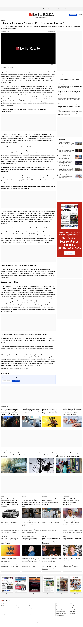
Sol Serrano (25, 368)
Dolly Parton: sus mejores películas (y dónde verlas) (29, 539)
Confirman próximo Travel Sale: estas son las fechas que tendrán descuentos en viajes (13, 454)
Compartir (4, 67)
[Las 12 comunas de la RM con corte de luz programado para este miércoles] (41, 465)
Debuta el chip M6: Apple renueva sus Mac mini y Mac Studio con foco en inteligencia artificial (10, 560)
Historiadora (16, 368)
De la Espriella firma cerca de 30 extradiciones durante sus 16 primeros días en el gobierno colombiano (69, 79)
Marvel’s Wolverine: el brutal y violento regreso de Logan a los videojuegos (51, 411)
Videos (38, 9)
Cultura (3, 20)
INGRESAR (80, 14)
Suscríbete (16, 381)
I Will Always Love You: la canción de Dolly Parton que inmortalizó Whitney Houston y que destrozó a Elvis (31, 560)
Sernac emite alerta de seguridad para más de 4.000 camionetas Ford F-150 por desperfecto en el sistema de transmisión (70, 86)
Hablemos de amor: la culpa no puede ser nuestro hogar (72, 539)
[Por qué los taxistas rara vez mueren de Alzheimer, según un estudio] (31, 421)
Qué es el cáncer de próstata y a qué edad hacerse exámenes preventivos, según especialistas (67, 176)
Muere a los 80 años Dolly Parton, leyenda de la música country (30, 565)
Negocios (17, 9)
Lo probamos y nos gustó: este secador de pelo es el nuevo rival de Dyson (72, 565)
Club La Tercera (51, 9)
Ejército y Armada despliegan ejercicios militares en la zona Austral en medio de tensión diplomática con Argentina (67, 144)
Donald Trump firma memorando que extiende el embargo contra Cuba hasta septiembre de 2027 (51, 560)
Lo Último (44, 9)
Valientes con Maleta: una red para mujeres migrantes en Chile (71, 559)
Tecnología (22, 9)
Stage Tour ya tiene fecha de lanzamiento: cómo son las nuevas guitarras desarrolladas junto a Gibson (10, 541)
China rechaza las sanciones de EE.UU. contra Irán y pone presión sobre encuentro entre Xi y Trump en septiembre (51, 567)
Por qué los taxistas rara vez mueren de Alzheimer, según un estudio (31, 411)
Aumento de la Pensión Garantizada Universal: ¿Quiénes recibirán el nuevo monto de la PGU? (66, 157)
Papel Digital (59, 9)
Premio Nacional (9, 368)
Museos (21, 368)
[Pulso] (21, 592)
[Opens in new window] (34, 592)
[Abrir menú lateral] (2, 15)
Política (6, 9)
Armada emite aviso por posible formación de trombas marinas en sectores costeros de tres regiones (69, 93)
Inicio (2, 9)
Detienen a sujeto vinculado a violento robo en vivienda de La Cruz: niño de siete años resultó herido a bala (69, 100)
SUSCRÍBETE (69, 253)
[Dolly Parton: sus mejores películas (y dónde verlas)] (31, 550)
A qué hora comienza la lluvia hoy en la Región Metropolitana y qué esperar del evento (51, 501)
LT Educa (65, 9)
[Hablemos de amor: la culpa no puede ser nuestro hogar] (72, 550)
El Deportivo (28, 9)
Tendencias (45, 497)
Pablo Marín (6, 31)
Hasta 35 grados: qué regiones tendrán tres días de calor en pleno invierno (51, 521)
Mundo (34, 9)
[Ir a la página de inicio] (41, 15)
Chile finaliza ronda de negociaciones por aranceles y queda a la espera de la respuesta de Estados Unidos (31, 530)
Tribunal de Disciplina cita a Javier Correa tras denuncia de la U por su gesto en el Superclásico (72, 501)
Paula (64, 536)
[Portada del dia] (69, 228)
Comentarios (10, 67)
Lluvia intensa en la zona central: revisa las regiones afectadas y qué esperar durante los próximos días (10, 411)
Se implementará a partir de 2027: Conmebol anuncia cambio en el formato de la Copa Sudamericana (71, 522)
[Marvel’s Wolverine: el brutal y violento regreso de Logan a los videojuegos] (51, 421)
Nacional (11, 9)
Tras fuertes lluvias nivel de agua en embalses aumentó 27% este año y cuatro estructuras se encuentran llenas (30, 523)
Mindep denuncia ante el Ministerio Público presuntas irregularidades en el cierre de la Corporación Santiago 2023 (72, 530)
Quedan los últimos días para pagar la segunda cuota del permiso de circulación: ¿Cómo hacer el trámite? (68, 454)
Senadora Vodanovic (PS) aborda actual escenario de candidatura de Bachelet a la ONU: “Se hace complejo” (66, 151)
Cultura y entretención (28, 536)
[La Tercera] (7, 592)
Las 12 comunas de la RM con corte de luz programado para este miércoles (41, 454)
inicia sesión (6, 381)
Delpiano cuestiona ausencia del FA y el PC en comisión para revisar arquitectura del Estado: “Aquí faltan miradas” (69, 106)
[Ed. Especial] (48, 592)
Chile (2, 497)
